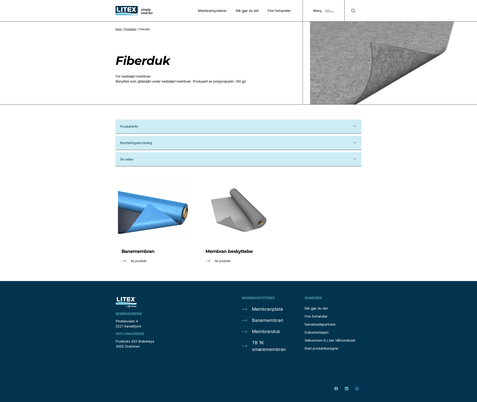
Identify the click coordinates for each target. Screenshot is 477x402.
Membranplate (267, 309)
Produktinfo (129, 126)
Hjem (119, 29)
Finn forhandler (279, 11)
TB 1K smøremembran (269, 346)
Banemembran (267, 320)
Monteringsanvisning (136, 143)
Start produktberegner (321, 348)
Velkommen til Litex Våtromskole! (329, 340)
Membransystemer (212, 11)
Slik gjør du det (247, 11)
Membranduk (266, 331)
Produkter (130, 29)
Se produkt (138, 261)
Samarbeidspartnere (319, 324)
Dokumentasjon (316, 332)
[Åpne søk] (353, 10)
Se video (126, 159)
